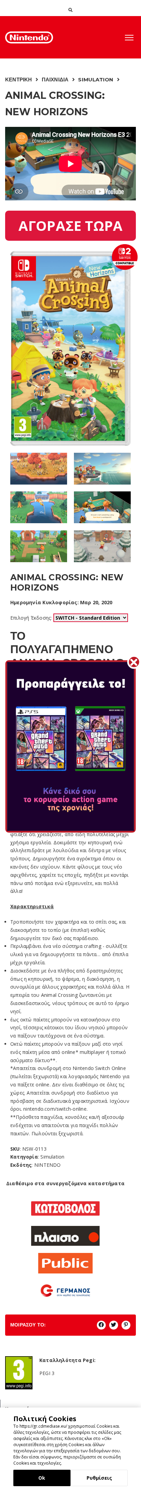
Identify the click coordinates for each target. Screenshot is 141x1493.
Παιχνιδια (55, 79)
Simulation (95, 79)
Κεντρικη (18, 79)
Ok (41, 1478)
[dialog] (70, 1450)
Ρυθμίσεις (99, 1478)
